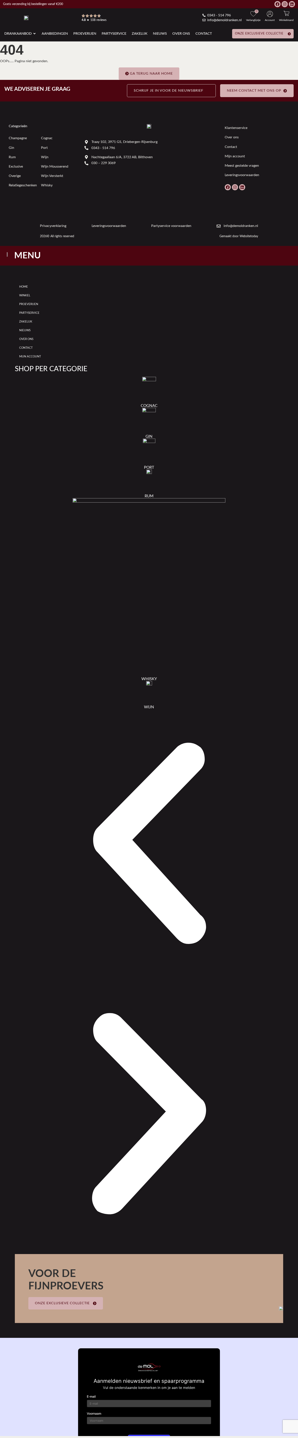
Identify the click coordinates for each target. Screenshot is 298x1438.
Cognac (47, 138)
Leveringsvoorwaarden (242, 175)
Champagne (18, 138)
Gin (11, 147)
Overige (15, 176)
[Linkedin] (292, 4)
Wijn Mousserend (54, 166)
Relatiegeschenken (23, 185)
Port (44, 147)
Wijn (44, 157)
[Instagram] (285, 4)
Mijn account (235, 156)
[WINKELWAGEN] (286, 13)
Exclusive (16, 166)
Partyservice (29, 313)
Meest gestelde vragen (242, 165)
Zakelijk (25, 321)
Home (23, 286)
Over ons (232, 137)
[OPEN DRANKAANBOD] (34, 33)
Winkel (24, 295)
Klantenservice (236, 128)
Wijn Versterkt (52, 176)
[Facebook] (277, 4)
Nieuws (25, 330)
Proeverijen (28, 304)
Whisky (47, 185)
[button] (149, 844)
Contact (231, 147)
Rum (12, 157)
